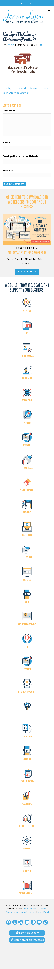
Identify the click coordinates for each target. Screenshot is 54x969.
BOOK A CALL (27, 3)
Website (8, 170)
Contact (23, 912)
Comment (9, 110)
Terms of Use (30, 909)
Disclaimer (42, 909)
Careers (32, 912)
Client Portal (43, 912)
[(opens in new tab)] (27, 229)
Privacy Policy (11, 912)
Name (6, 142)
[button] (8, 922)
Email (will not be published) (20, 156)
